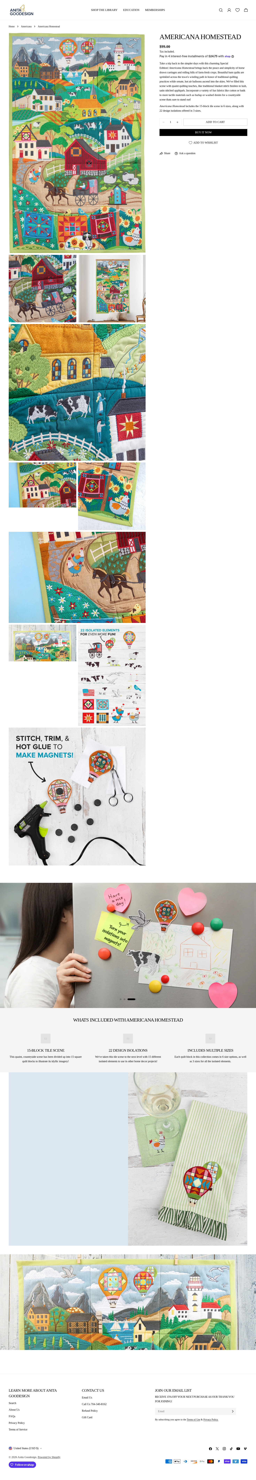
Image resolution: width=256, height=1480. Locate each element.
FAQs (12, 1416)
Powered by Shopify (49, 1457)
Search (12, 1403)
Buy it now (203, 132)
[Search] (220, 10)
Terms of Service (18, 1429)
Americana (26, 26)
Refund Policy (90, 1410)
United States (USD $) (26, 1448)
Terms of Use (193, 1419)
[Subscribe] (233, 1411)
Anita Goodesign (27, 1457)
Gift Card (87, 1417)
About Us (14, 1409)
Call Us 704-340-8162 (94, 1404)
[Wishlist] (237, 10)
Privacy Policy (17, 1422)
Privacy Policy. (210, 1419)
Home (12, 26)
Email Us (87, 1397)
